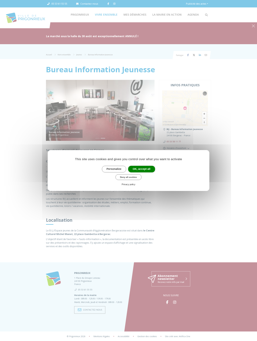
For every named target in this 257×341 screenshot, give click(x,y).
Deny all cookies (128, 177)
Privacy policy (128, 184)
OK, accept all (141, 168)
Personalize (113, 168)
